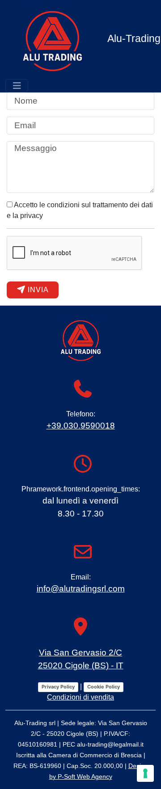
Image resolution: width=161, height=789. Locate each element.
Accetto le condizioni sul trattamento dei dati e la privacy (80, 210)
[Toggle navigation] (16, 85)
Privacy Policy (58, 687)
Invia (37, 290)
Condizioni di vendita (80, 697)
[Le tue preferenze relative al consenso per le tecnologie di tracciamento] (145, 773)
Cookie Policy (103, 687)
